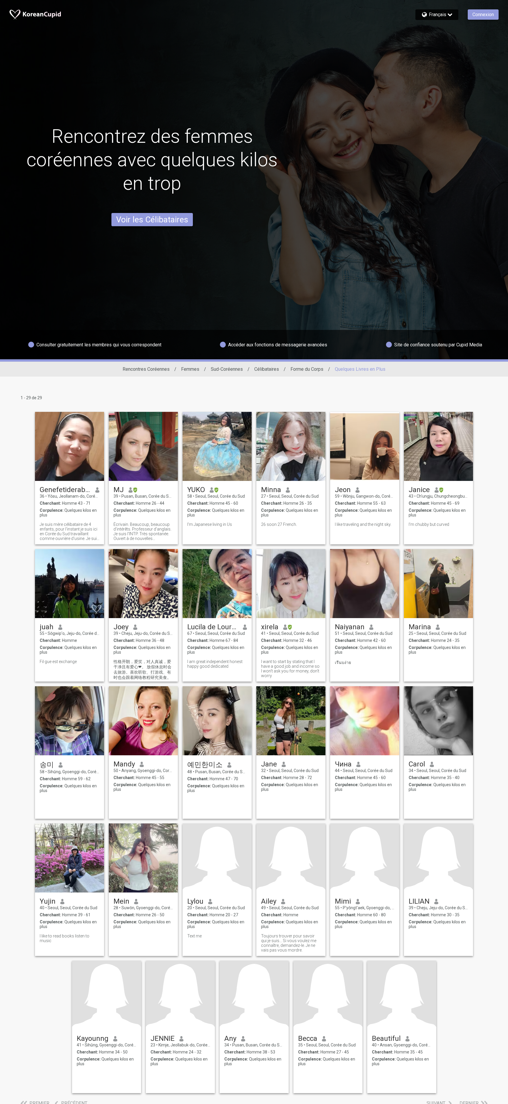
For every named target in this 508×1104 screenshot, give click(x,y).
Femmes (190, 369)
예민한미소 (205, 765)
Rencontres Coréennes (146, 369)
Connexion (483, 14)
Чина (343, 764)
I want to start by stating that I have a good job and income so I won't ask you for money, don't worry (290, 668)
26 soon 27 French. (279, 524)
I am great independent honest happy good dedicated (215, 664)
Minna (271, 490)
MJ (118, 490)
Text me (194, 936)
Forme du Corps (306, 369)
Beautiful (386, 1038)
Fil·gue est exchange (58, 661)
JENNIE (163, 1038)
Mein (121, 901)
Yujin (48, 901)
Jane (269, 764)
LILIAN (419, 901)
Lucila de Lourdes (212, 627)
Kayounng (92, 1038)
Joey (120, 627)
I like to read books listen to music (64, 938)
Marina (420, 627)
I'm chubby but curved (429, 524)
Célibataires (266, 369)
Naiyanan (350, 627)
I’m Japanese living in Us (209, 524)
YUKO (196, 490)
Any (230, 1038)
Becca (307, 1038)
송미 (47, 765)
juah (47, 627)
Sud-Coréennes (227, 369)
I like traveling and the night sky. (363, 524)
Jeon (343, 490)
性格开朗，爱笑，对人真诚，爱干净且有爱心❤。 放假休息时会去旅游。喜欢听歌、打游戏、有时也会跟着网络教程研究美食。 (142, 669)
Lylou (195, 901)
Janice (419, 490)
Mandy (124, 764)
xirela (269, 627)
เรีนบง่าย (343, 662)
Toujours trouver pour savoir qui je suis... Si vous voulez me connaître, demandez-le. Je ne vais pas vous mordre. (288, 943)
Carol (417, 764)
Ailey (268, 901)
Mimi (343, 901)
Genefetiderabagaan (65, 490)
